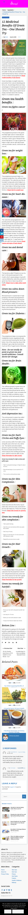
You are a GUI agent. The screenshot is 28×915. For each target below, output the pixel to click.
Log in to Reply (21, 752)
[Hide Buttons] (1, 243)
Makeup (14, 882)
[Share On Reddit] (2, 240)
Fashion (14, 878)
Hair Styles (15, 876)
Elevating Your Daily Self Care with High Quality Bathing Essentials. (18, 815)
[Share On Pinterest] (2, 237)
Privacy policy (18, 911)
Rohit (6, 37)
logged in (12, 787)
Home (4, 10)
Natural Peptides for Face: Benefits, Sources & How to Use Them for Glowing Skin (18, 823)
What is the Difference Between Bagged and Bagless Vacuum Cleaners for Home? (17, 838)
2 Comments (20, 36)
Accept (8, 911)
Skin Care (14, 870)
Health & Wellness (16, 880)
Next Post (21, 648)
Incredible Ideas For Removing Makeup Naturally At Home (20, 653)
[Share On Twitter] (2, 233)
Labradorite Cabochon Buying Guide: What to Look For (17, 808)
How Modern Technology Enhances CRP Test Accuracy (18, 830)
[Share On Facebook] (2, 230)
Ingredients (10, 10)
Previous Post (8, 648)
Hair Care (14, 872)
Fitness (14, 874)
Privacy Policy (5, 874)
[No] (26, 908)
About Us (3, 872)
